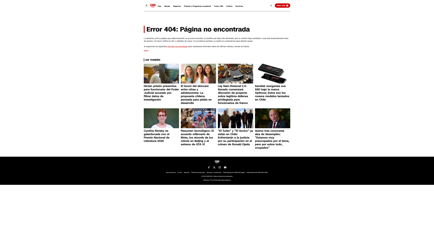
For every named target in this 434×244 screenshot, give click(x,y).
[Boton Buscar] (271, 5)
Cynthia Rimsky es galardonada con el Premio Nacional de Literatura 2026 (156, 136)
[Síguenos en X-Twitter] (214, 167)
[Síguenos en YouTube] (225, 167)
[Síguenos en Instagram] (220, 167)
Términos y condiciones (213, 172)
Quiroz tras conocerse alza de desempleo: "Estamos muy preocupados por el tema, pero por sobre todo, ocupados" (272, 139)
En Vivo (180, 172)
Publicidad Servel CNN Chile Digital (234, 172)
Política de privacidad (198, 172)
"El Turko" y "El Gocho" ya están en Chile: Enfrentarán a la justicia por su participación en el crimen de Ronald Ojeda (235, 137)
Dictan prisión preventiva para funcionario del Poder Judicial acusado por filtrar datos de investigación (161, 93)
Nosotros (186, 172)
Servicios (239, 6)
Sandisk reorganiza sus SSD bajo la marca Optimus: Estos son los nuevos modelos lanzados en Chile (272, 93)
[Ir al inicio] (153, 5)
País (159, 6)
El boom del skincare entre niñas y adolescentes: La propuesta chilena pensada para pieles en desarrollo (196, 94)
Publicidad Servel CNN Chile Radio (257, 172)
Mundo (167, 6)
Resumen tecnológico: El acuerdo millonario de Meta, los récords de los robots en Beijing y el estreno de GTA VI (197, 137)
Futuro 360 (218, 6)
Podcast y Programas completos (197, 6)
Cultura (229, 6)
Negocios (177, 6)
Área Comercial (171, 172)
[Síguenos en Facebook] (209, 167)
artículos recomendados (177, 46)
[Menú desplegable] (146, 5)
